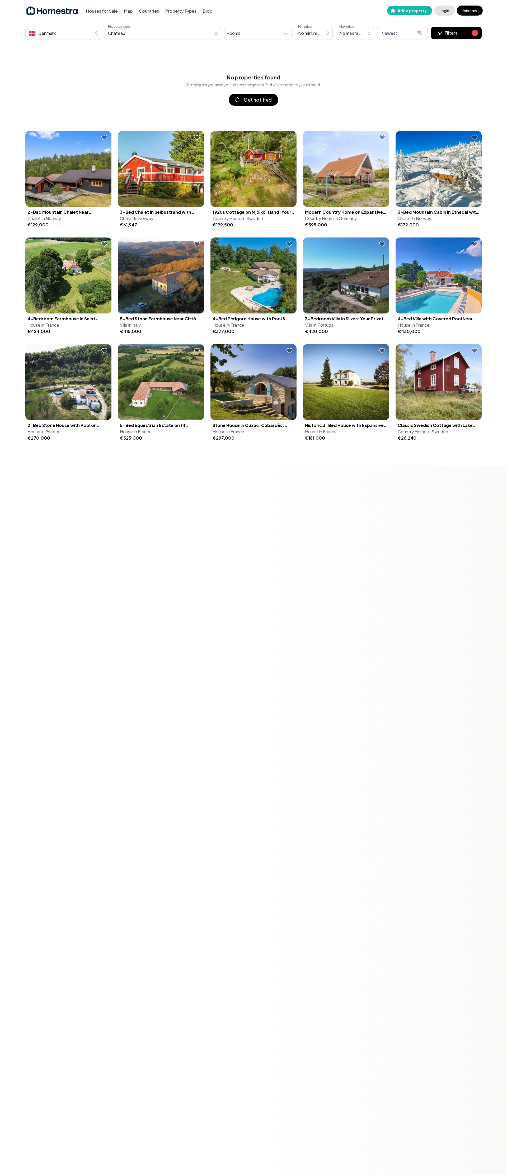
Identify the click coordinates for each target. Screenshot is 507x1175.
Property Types (180, 11)
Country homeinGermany (331, 218)
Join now (469, 10)
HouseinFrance (43, 325)
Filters (460, 33)
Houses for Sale (102, 11)
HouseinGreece (43, 431)
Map (128, 11)
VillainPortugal (319, 325)
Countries (149, 11)
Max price (346, 26)
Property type (119, 26)
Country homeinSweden (238, 218)
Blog (208, 11)
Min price (305, 26)
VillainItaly (130, 325)
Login (444, 10)
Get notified (258, 100)
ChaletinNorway (44, 218)
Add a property (412, 10)
